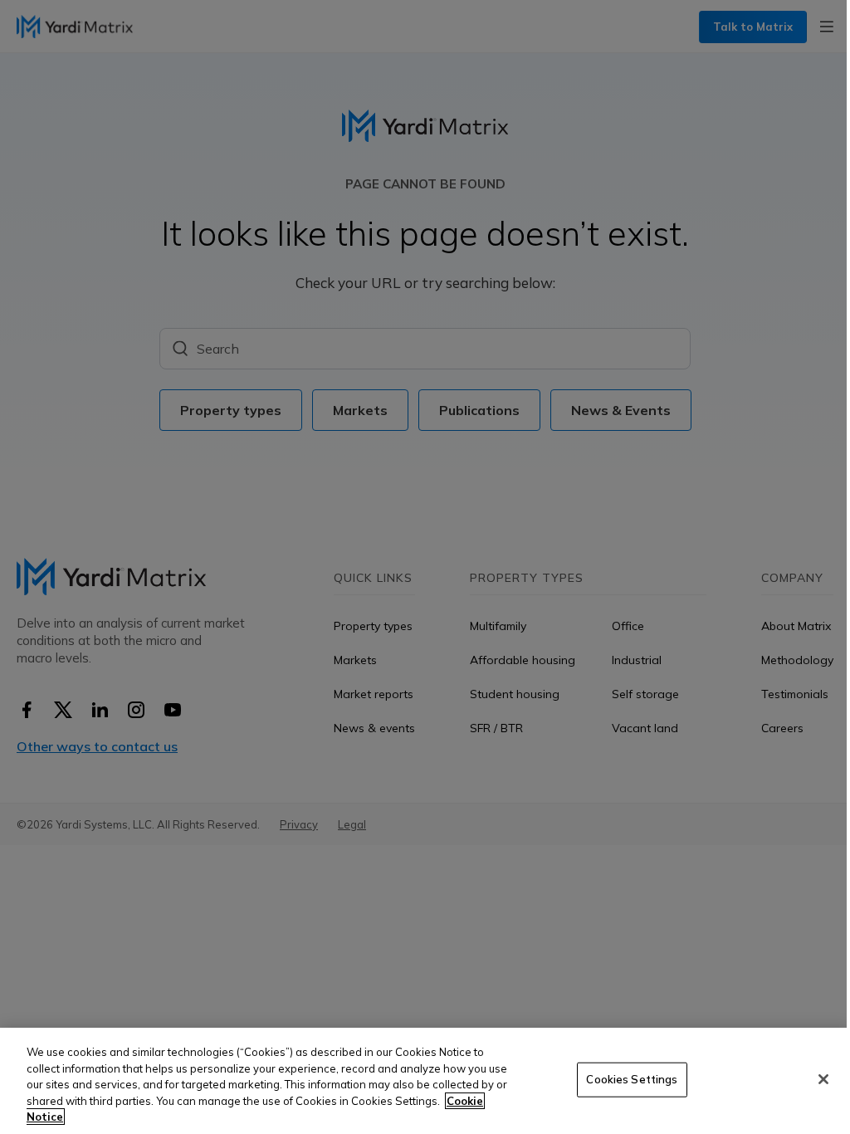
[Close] (823, 1079)
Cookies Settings (631, 1079)
